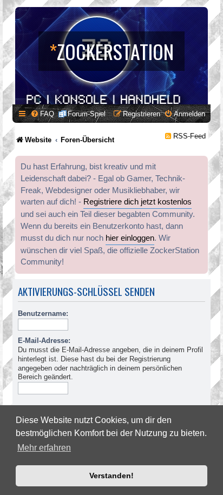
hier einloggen (130, 238)
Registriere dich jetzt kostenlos (137, 201)
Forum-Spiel (87, 114)
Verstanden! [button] (111, 475)
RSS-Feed (189, 136)
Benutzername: (43, 313)
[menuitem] (42, 114)
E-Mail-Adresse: (44, 340)
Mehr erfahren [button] (44, 447)
